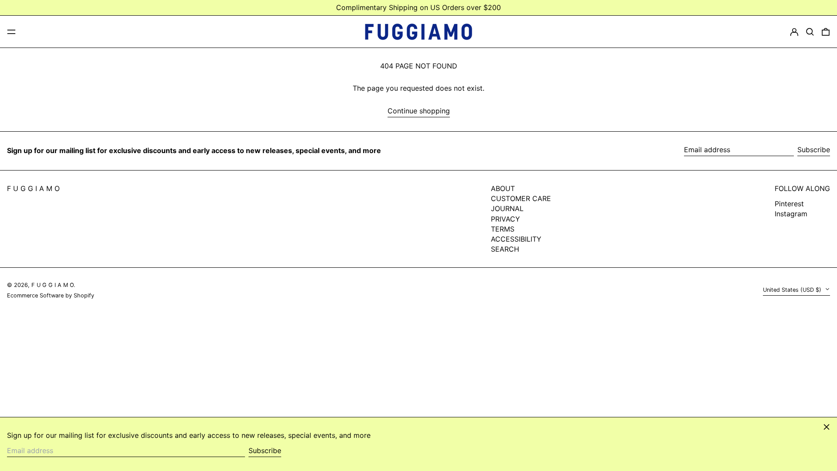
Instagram (791, 214)
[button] (810, 32)
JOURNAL (507, 208)
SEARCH (505, 249)
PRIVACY (505, 219)
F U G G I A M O (33, 188)
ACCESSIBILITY (516, 239)
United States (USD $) (793, 290)
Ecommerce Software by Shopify (50, 295)
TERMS (502, 229)
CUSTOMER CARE (521, 198)
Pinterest (789, 204)
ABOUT (503, 188)
